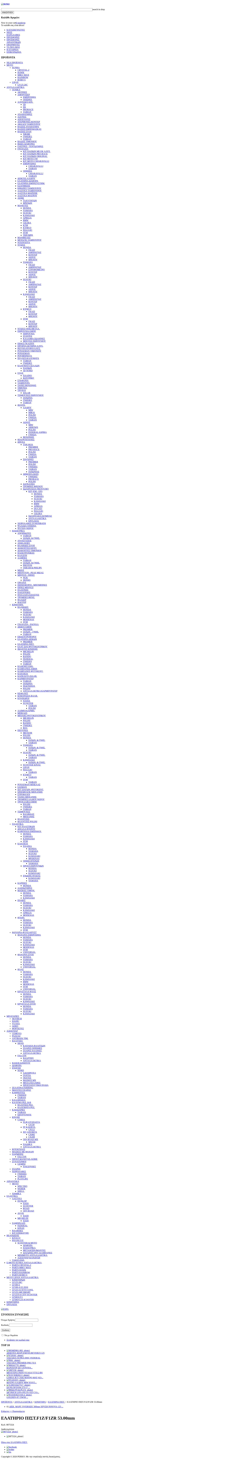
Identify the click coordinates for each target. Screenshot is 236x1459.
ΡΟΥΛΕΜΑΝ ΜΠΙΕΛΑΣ (28, 784)
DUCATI (38, 508)
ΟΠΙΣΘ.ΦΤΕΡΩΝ (31, 861)
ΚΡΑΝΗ (16, 1117)
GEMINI (21, 1164)
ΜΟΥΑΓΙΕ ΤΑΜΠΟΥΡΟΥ (29, 240)
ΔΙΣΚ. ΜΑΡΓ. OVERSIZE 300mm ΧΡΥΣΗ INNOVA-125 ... (36, 1406)
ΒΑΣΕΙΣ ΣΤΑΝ (24, 131)
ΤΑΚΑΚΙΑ (28, 444)
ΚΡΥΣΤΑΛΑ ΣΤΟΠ (26, 1004)
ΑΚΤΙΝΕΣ (22, 92)
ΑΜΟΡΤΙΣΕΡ (23, 94)
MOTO (15, 1184)
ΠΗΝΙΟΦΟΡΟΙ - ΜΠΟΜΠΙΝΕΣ (32, 585)
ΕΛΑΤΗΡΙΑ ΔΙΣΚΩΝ (27, 639)
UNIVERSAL (29, 952)
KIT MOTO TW (30, 159)
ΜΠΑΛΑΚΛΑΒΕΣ (31, 1083)
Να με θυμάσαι (11, 1335)
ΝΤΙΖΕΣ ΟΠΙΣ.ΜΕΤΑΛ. (28, 329)
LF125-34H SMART (21, 1292)
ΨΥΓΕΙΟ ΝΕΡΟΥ (25, 528)
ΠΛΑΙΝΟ (27, 375)
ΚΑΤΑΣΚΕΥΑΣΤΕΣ (16, 30)
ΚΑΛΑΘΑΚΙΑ (19, 1100)
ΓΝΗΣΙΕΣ (27, 136)
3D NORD (28, 370)
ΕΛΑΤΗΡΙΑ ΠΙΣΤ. (25, 644)
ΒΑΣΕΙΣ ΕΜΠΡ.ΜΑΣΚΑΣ (29, 129)
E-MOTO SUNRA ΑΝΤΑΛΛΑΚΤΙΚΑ (24, 1262)
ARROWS (33, 427)
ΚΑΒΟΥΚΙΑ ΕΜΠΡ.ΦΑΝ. (29, 831)
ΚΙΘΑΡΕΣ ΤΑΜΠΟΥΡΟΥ (29, 188)
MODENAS (28, 619)
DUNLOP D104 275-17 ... (18, 1387)
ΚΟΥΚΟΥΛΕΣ (18, 1149)
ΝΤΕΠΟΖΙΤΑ (23, 242)
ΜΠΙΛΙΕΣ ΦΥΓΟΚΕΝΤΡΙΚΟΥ (31, 715)
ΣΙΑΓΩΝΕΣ (28, 459)
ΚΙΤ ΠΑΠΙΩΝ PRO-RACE (35, 154)
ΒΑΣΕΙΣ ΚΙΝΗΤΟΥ (21, 1063)
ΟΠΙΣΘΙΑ (27, 99)
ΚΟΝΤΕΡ (32, 255)
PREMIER (33, 447)
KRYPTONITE (24, 1115)
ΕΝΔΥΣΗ (16, 1068)
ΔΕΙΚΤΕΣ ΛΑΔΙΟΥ (26, 178)
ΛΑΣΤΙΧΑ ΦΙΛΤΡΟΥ (27, 196)
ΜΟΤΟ (10, 65)
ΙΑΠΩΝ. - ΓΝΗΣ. (31, 632)
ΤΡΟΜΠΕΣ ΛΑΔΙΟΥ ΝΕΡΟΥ (31, 799)
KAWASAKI (29, 215)
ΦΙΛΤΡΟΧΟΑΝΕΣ (25, 439)
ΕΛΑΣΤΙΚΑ (12, 1196)
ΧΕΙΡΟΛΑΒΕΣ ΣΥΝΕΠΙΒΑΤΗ (31, 523)
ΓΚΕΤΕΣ (27, 1078)
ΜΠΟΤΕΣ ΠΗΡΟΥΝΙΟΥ (34, 341)
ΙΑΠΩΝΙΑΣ (33, 471)
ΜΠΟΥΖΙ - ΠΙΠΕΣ (26, 575)
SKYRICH (17, 1019)
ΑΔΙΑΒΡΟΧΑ (29, 1073)
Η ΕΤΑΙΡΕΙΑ (13, 49)
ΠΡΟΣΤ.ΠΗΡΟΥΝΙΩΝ (33, 866)
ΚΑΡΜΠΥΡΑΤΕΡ (25, 678)
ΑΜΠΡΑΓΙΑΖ (34, 252)
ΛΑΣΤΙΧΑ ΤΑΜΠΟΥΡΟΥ (29, 191)
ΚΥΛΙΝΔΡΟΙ (23, 698)
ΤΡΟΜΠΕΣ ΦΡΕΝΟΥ (33, 486)
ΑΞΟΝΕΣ (21, 117)
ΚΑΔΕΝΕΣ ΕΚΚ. (25, 666)
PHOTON (27, 565)
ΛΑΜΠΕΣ (22, 558)
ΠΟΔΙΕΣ (21, 900)
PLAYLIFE (22, 1179)
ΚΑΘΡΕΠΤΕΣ (18, 1092)
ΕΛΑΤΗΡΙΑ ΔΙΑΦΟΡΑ (27, 181)
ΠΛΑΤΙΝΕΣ (22, 590)
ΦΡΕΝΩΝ (27, 203)
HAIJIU (15, 1021)
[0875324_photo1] (9, 1432)
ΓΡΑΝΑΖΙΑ (22, 149)
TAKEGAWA (18, 1260)
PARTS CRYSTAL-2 (21, 1265)
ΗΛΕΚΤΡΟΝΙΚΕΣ (25, 553)
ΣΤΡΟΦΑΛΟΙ (23, 794)
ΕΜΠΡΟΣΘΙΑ (29, 97)
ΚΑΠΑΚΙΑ (22, 674)
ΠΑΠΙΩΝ (27, 368)
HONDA (27, 208)
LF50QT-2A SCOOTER (23, 1299)
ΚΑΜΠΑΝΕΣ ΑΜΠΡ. (27, 669)
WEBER (21, 1189)
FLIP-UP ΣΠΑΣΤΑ (31, 1122)
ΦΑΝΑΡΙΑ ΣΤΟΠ (25, 954)
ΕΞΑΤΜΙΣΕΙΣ (23, 186)
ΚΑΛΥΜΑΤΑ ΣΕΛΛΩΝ (28, 366)
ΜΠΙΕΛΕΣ (22, 713)
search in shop (98, 9)
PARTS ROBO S (19, 1275)
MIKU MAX (23, 75)
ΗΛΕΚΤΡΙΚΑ (18, 531)
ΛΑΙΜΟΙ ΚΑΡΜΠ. (26, 711)
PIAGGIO (27, 230)
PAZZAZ (16, 1036)
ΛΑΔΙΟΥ (27, 407)
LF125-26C (22, 85)
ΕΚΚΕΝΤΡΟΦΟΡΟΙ (26, 637)
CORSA (21, 1120)
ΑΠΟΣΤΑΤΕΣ (23, 119)
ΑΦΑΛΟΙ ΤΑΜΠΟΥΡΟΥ (28, 124)
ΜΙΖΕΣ (20, 570)
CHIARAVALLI (35, 166)
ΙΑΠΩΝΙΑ (28, 398)
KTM (25, 225)
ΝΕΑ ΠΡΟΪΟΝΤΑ (15, 62)
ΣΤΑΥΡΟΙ (27, 336)
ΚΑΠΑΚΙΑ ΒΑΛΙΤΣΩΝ (34, 1046)
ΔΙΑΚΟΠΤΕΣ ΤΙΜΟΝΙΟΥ (29, 550)
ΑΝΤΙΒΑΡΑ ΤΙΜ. (20, 1038)
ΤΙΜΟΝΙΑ (22, 388)
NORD (20, 1070)
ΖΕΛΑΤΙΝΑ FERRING (22, 1088)
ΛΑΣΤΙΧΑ (17, 1198)
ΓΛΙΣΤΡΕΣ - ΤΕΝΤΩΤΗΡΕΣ (30, 146)
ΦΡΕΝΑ (21, 442)
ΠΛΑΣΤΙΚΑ (17, 824)
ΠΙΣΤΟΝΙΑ (22, 730)
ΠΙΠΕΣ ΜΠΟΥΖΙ (25, 587)
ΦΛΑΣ (20, 969)
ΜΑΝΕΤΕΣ (22, 205)
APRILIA (27, 218)
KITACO (16, 1238)
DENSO (26, 580)
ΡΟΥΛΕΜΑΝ (23, 353)
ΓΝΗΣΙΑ (32, 417)
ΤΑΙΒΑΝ (27, 112)
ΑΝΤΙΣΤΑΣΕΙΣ (24, 540)
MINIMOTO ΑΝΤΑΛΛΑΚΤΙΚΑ (32, 1255)
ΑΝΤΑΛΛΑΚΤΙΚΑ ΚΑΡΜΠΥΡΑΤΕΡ (40, 691)
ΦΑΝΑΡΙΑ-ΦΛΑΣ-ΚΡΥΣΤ (24, 932)
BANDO (27, 656)
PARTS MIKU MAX (21, 1267)
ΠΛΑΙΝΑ (27, 846)
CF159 (31, 1124)
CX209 (31, 1137)
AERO (15, 1026)
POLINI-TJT (17, 1240)
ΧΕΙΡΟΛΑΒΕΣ (19, 1171)
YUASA (16, 1023)
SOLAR (26, 393)
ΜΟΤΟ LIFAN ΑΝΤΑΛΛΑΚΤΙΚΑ (23, 1277)
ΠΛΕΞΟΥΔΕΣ (23, 592)
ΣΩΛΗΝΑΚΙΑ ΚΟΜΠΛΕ (40, 516)
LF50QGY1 (17, 1297)
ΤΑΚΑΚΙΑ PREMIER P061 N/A (21, 1363)
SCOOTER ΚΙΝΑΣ (32, 765)
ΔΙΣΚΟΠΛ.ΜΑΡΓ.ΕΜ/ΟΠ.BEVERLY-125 (26, 1353)
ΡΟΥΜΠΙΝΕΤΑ (24, 356)
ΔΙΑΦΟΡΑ (17, 1065)
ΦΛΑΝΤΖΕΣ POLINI (27, 821)
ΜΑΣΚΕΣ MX (29, 1080)
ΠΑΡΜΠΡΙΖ (17, 1154)
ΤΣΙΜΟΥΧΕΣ (23, 812)
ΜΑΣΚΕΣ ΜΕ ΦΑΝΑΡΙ (23, 1152)
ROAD (26, 1208)
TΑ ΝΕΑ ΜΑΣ (13, 47)
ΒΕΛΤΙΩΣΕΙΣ (13, 1235)
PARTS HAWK (19, 1270)
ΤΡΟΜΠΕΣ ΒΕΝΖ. (26, 597)
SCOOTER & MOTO (27, 1243)
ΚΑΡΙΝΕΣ (22, 883)
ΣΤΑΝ (20, 373)
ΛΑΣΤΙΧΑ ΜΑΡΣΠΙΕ (27, 193)
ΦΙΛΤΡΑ (21, 405)
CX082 (31, 1134)
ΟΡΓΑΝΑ (21, 582)
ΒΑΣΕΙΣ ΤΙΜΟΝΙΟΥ (27, 141)
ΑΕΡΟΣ (32, 257)
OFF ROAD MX (30, 1139)
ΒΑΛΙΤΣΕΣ (17, 1041)
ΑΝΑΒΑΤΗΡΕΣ (24, 114)
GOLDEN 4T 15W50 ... (17, 1397)
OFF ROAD (28, 1211)
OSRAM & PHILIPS (32, 568)
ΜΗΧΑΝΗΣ (28, 816)
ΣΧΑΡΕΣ (16, 1169)
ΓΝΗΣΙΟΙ (27, 661)
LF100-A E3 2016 (20, 1287)
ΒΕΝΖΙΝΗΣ (28, 437)
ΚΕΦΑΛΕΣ (22, 693)
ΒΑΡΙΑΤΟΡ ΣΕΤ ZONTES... (20, 1368)
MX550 (31, 1142)
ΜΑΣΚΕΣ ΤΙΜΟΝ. (26, 890)
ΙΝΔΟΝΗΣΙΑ (29, 686)
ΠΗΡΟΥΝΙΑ (29, 334)
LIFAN (15, 82)
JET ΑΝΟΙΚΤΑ (30, 1132)
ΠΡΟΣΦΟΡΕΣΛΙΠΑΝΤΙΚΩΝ (14, 41)
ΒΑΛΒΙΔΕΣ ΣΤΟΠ (26, 545)
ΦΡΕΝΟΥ (32, 260)
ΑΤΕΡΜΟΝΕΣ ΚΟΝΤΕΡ (28, 122)
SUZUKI (27, 213)
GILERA (27, 223)
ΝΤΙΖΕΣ (21, 245)
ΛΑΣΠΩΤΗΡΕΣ (24, 888)
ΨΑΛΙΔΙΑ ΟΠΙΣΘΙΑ (26, 526)
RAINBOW (22, 77)
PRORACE (28, 109)
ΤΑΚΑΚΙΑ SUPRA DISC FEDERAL (23, 1358)
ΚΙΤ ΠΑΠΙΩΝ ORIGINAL (35, 156)
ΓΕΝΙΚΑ (16, 90)
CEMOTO (16, 1033)
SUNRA (16, 67)
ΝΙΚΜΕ (26, 134)
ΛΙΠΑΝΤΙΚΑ (13, 1181)
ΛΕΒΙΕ (20, 198)
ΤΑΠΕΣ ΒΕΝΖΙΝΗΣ (26, 385)
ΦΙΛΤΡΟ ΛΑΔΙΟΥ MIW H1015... (22, 1382)
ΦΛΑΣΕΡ (21, 600)
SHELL (20, 1191)
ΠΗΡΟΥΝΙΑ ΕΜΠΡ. (26, 331)
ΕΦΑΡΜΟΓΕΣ (13, 45)
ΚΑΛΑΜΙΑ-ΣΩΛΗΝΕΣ (34, 338)
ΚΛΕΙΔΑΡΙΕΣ (18, 1110)
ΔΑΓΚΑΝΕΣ (29, 484)
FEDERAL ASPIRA (37, 432)
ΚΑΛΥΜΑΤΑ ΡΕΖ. (26, 1107)
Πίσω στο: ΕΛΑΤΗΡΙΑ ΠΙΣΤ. (14, 1442)
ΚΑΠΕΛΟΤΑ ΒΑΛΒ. (27, 676)
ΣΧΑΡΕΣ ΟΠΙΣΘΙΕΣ (32, 1048)
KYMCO (27, 228)
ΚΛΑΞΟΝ (22, 555)
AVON (20, 1213)
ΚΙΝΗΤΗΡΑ (17, 605)
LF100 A (16, 1285)
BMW (25, 220)
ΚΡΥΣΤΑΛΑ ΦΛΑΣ (26, 991)
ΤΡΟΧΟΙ (21, 390)
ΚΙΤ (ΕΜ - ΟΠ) (35, 491)
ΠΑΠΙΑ (26, 701)
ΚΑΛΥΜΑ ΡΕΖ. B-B (21, 1102)
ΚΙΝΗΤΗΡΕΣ (13, 1302)
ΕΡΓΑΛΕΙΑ (33, 521)
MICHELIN (28, 651)
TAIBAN (27, 634)
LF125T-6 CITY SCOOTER (24, 1294)
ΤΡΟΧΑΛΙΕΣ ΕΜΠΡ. (27, 802)
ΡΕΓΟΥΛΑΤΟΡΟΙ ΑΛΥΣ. (28, 348)
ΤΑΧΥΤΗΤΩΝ (30, 200)
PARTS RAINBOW (21, 1272)
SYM (25, 232)
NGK (25, 577)
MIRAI (31, 412)
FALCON (21, 1055)
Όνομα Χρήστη (8, 1320)
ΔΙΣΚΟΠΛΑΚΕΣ (31, 474)
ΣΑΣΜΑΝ (22, 787)
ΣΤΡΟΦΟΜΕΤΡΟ (36, 269)
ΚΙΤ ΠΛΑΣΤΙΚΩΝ (26, 826)
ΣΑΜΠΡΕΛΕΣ (18, 1223)
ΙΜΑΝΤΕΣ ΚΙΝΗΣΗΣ (27, 649)
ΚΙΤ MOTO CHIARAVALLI (36, 161)
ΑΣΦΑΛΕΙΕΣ (23, 543)
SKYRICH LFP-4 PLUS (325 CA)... (23, 1392)
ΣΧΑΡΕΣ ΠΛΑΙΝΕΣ (32, 1051)
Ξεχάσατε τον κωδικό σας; (18, 1340)
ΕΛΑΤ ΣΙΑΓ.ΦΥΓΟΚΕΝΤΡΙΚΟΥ (32, 646)
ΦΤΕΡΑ (21, 917)
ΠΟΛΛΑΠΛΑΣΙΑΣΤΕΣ (28, 595)
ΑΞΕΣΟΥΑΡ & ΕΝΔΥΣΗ (28, 1258)
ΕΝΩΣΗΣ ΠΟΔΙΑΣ (31, 876)
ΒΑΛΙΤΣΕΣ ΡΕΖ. (25, 1105)
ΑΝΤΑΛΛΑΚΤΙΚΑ (15, 87)
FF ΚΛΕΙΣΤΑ (29, 1127)
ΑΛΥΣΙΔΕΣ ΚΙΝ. (25, 102)
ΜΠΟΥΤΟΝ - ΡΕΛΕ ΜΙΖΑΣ (30, 573)
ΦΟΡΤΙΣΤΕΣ (18, 1028)
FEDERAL (28, 659)
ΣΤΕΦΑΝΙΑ (23, 380)
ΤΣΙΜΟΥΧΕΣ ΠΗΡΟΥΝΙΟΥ (30, 395)
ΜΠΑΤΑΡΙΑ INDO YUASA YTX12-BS (25, 1373)
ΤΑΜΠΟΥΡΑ (23, 383)
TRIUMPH (28, 235)
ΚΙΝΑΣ (20, 1228)
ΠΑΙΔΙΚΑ (27, 1144)
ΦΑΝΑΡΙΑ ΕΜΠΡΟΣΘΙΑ (29, 935)
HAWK (20, 72)
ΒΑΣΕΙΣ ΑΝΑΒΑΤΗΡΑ (28, 127)
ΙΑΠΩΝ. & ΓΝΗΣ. (31, 538)
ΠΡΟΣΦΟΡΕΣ (13, 37)
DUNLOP (22, 1201)
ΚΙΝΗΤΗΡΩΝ (18, 1280)
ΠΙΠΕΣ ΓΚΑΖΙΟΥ (25, 343)
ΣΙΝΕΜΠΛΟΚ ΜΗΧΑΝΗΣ (30, 792)
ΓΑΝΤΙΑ (27, 1075)
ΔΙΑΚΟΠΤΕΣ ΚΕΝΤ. (27, 548)
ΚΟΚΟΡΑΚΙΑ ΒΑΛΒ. (27, 696)
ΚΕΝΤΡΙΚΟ (28, 378)
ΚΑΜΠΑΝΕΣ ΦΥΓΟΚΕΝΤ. (30, 671)
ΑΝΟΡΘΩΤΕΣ (24, 533)
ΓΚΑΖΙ (31, 250)
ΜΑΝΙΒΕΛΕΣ (23, 237)
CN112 (31, 1129)
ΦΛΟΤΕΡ (21, 602)
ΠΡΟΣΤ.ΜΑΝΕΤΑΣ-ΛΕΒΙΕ (24, 1159)
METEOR (27, 733)
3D (24, 104)
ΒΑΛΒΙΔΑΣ (28, 814)
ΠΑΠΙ (26, 1203)
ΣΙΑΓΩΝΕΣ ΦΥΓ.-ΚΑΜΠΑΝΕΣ (37, 1253)
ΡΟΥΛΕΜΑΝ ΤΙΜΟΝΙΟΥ (29, 351)
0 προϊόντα (20, 23)
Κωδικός (5, 1325)
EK (24, 107)
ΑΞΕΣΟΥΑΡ (12, 1031)
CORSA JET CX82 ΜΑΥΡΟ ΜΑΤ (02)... (25, 1377)
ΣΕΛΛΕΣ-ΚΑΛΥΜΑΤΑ (28, 358)
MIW (30, 410)
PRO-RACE (33, 449)
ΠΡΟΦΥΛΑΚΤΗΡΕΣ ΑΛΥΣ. (30, 346)
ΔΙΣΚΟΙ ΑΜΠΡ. (24, 627)
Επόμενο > (6, 1411)
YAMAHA (28, 210)
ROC (25, 728)
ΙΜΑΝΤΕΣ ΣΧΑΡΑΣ (21, 1090)
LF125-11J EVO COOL (22, 1290)
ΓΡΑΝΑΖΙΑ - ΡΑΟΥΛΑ (28, 624)
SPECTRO (22, 1186)
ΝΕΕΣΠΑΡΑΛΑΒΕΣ (13, 33)
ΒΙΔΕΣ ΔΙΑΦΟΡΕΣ (26, 144)
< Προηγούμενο (18, 1411)
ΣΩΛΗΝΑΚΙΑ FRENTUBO (36, 489)
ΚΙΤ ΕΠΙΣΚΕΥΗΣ (20, 1233)
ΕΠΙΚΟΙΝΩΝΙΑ (14, 52)
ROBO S (21, 80)
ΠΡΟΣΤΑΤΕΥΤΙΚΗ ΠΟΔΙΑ (35, 1085)
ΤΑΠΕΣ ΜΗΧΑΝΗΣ (26, 797)
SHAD (20, 1043)
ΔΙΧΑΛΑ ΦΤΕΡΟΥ (26, 829)
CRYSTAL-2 (23, 70)
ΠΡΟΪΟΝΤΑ (6, 1402)
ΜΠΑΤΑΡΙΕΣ (13, 1016)
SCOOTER (28, 703)
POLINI (32, 415)
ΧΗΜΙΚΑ (16, 1193)
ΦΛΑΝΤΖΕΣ (23, 819)
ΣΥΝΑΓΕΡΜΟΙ (19, 1161)
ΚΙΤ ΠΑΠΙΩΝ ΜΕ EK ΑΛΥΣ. (36, 151)
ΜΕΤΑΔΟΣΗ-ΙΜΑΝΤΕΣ (34, 1250)
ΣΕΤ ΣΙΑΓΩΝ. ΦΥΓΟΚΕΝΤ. (30, 789)
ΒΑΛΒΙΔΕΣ (22, 607)
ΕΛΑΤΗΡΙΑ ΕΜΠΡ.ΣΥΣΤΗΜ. (31, 183)
